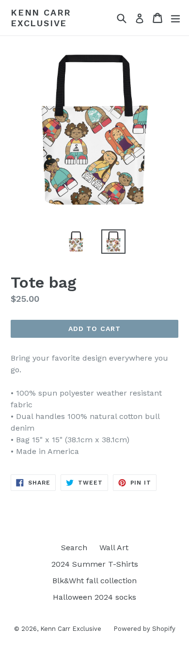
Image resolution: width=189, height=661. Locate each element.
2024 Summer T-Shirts (94, 564)
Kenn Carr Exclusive (41, 17)
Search (74, 547)
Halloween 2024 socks (94, 597)
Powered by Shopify (144, 628)
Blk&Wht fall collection (94, 580)
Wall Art (113, 547)
